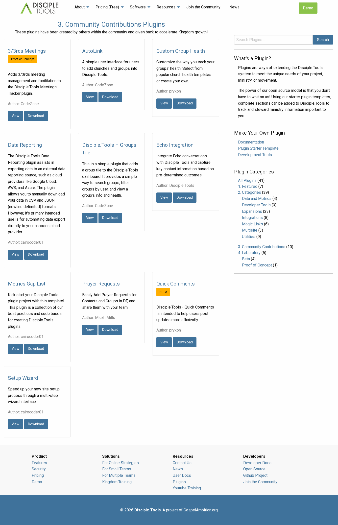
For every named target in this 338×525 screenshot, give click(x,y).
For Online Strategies (120, 462)
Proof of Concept (257, 265)
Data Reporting (25, 145)
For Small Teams (116, 469)
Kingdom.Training (117, 481)
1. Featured (247, 186)
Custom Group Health (180, 51)
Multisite (249, 230)
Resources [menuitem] (166, 7)
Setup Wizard (23, 378)
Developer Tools (256, 205)
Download (36, 116)
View (15, 116)
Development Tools (255, 154)
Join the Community (260, 481)
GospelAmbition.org (201, 510)
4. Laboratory (249, 252)
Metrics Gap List (27, 284)
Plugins (179, 481)
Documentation (251, 142)
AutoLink (92, 51)
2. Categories (249, 192)
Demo (308, 8)
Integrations (252, 217)
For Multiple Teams (119, 475)
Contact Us (182, 462)
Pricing (38, 475)
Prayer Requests (101, 284)
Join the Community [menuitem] (203, 7)
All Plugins (247, 180)
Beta (246, 259)
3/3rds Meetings (27, 51)
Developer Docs (257, 462)
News (178, 469)
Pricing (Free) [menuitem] (107, 7)
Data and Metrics (256, 198)
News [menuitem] (234, 7)
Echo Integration (174, 145)
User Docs (182, 475)
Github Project (255, 475)
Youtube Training (187, 488)
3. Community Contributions (261, 246)
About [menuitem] (79, 7)
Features (39, 462)
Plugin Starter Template (258, 148)
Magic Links (252, 224)
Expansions (252, 211)
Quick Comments (175, 284)
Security (39, 469)
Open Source (254, 469)
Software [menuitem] (138, 7)
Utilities (248, 236)
